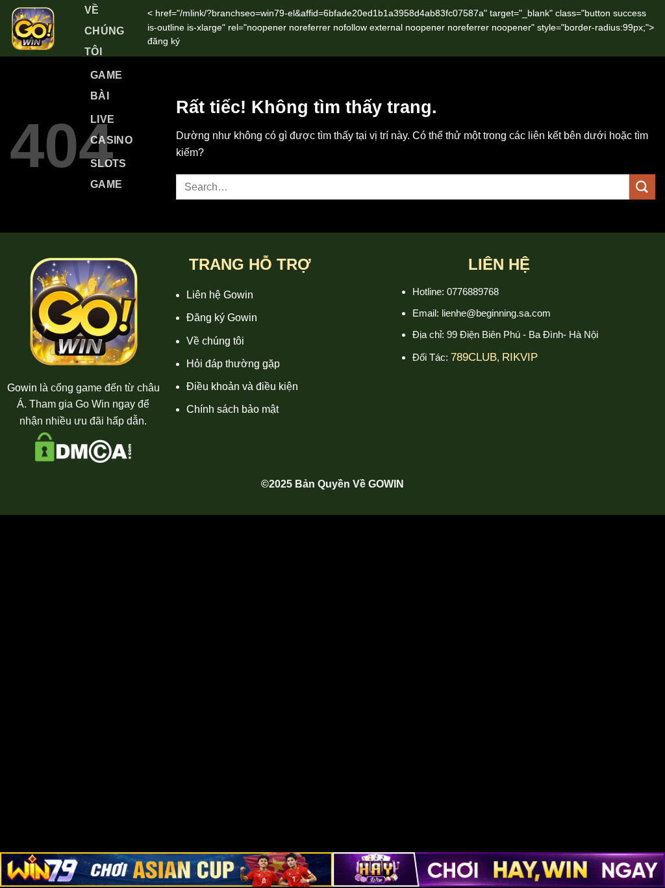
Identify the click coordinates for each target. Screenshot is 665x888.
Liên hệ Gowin (219, 294)
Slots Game (108, 174)
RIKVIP (520, 357)
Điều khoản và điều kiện (242, 386)
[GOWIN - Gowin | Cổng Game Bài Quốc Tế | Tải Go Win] (33, 28)
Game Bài (106, 85)
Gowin (22, 387)
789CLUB (474, 357)
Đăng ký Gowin (221, 317)
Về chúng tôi (215, 340)
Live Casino (111, 130)
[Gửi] (642, 187)
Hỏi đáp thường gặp (233, 363)
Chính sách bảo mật (232, 409)
